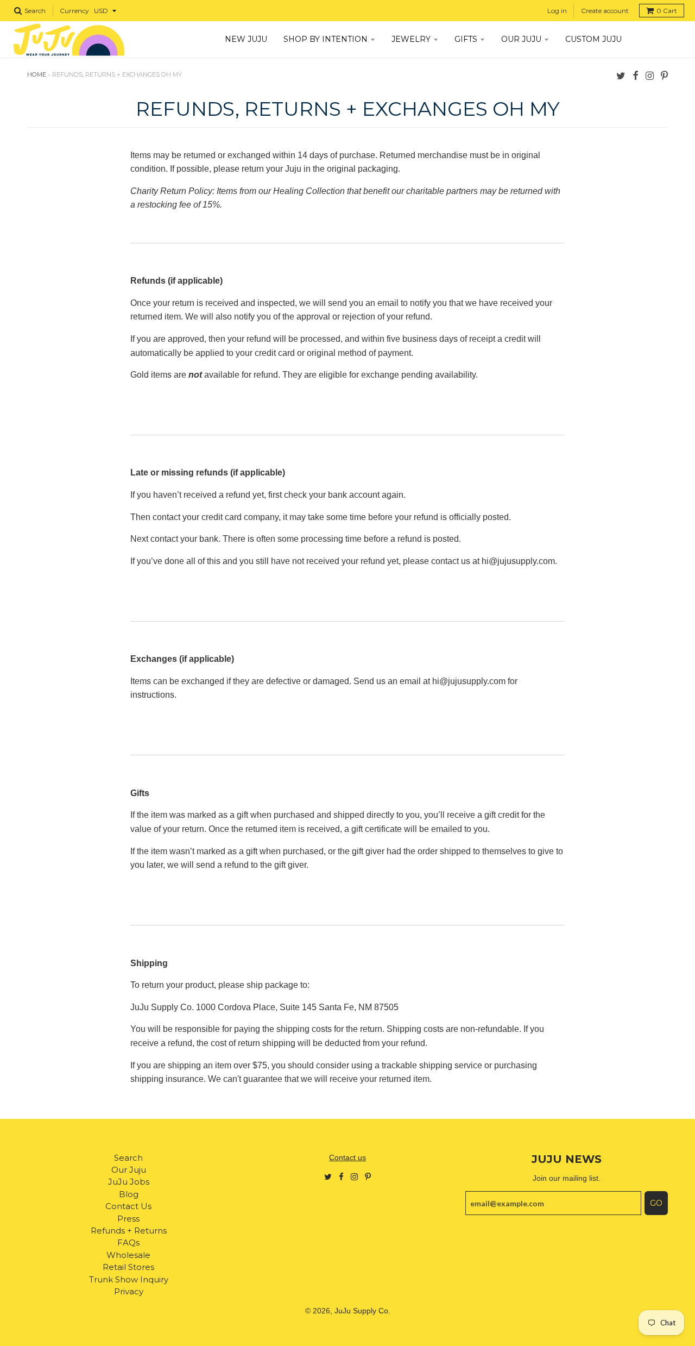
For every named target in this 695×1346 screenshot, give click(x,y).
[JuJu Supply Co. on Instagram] (650, 75)
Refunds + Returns (129, 1230)
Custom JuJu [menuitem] (593, 39)
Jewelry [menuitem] (411, 39)
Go (656, 1203)
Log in (557, 11)
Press (128, 1218)
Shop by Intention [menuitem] (325, 39)
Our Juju (128, 1170)
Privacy (128, 1291)
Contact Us (128, 1206)
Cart (666, 11)
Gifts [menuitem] (465, 39)
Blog (128, 1194)
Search (128, 1158)
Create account (605, 11)
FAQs (128, 1242)
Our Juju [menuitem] (521, 39)
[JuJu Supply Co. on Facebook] (636, 75)
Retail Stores (128, 1267)
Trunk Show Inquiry (128, 1279)
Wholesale (128, 1255)
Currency (74, 11)
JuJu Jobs (128, 1181)
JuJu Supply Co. (362, 1310)
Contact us (347, 1157)
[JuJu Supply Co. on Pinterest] (664, 75)
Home (36, 74)
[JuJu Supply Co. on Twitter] (621, 75)
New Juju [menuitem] (246, 39)
